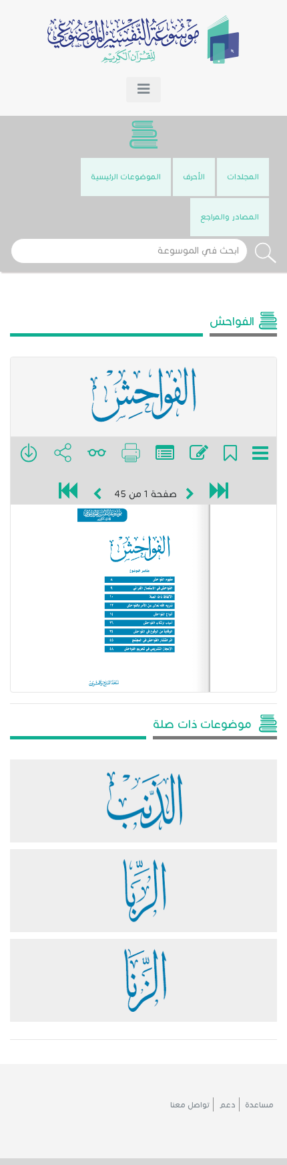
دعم (227, 1104)
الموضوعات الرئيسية (126, 176)
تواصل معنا (190, 1104)
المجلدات (243, 176)
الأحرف (194, 176)
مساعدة (259, 1104)
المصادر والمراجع (229, 216)
